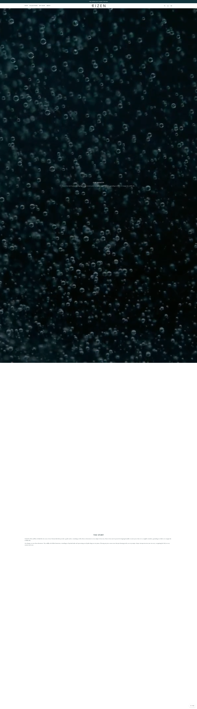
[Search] (164, 5)
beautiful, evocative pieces (131, 539)
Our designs (28, 543)
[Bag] (171, 5)
